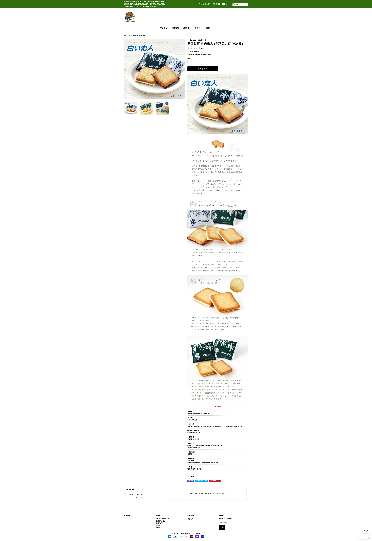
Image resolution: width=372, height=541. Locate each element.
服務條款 (158, 527)
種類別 (198, 28)
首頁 (125, 35)
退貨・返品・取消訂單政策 (162, 519)
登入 (200, 4)
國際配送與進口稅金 (160, 521)
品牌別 (186, 28)
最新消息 (127, 515)
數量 (188, 59)
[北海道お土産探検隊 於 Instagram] (192, 520)
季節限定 (164, 28)
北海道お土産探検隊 (185, 533)
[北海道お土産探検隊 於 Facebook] (188, 520)
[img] (194, 48)
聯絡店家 (158, 525)
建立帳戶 (208, 4)
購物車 (218, 4)
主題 (208, 28)
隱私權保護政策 (159, 523)
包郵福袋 (175, 28)
